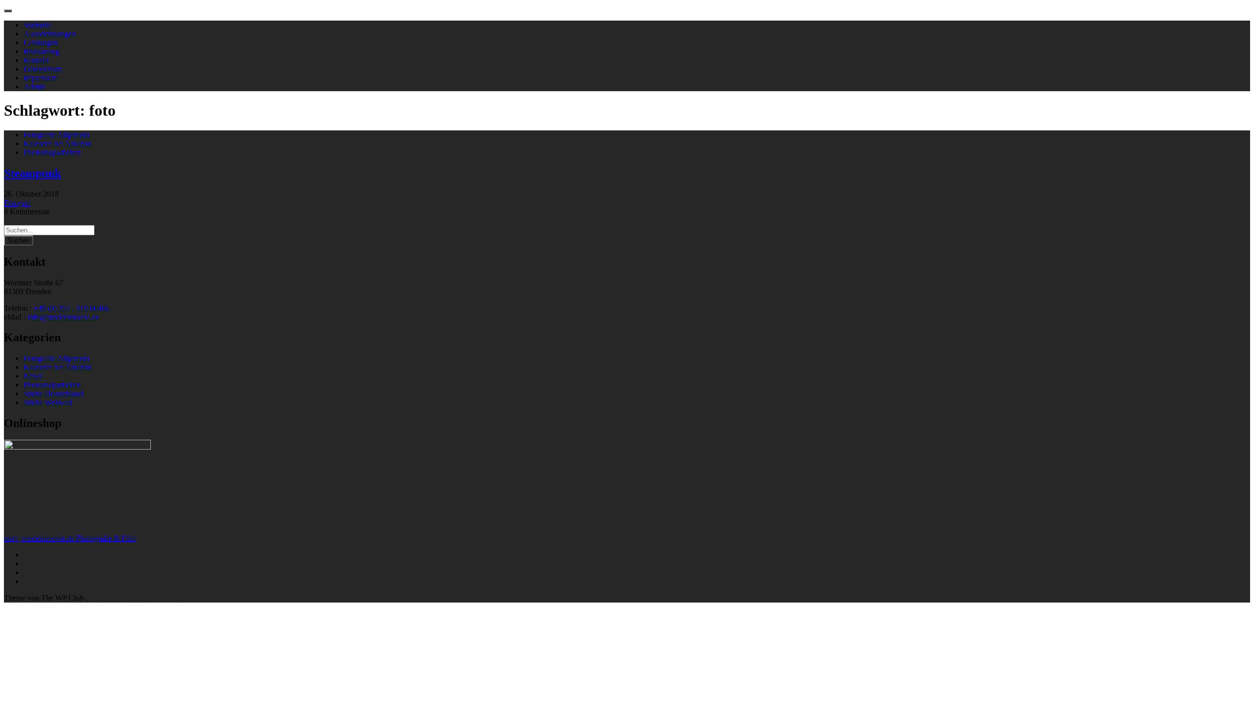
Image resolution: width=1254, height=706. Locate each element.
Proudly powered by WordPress (139, 598)
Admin (34, 86)
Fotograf (17, 203)
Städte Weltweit (48, 402)
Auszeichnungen (49, 33)
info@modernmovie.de (63, 317)
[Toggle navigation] (8, 10)
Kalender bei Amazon (57, 143)
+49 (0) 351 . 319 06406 (71, 308)
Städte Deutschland (53, 393)
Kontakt (36, 60)
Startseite (37, 25)
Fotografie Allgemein (56, 134)
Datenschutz (43, 69)
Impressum (40, 78)
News (33, 376)
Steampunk (32, 173)
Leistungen (41, 42)
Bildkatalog (41, 51)
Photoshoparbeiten (52, 152)
